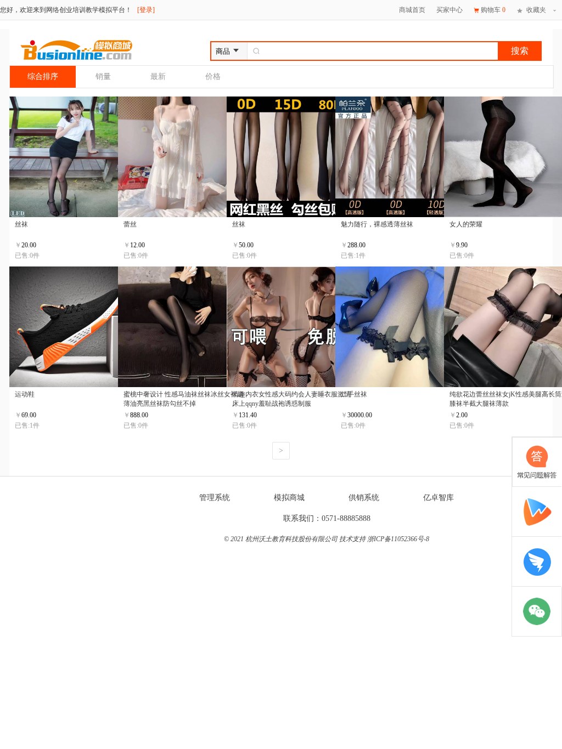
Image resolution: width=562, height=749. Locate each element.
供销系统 (364, 497)
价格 (213, 76)
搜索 (520, 50)
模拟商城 (289, 497)
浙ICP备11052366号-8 (398, 539)
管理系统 (214, 497)
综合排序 (42, 76)
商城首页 (412, 10)
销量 (103, 76)
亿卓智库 (438, 497)
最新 (158, 76)
